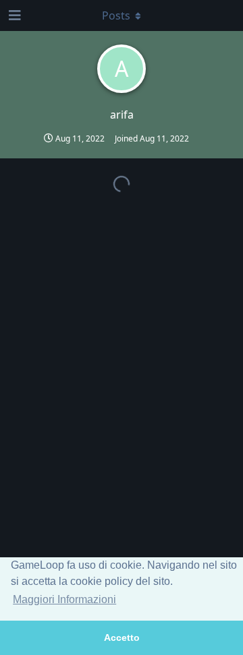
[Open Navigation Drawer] (13, 15)
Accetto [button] (122, 637)
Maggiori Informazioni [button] (64, 599)
